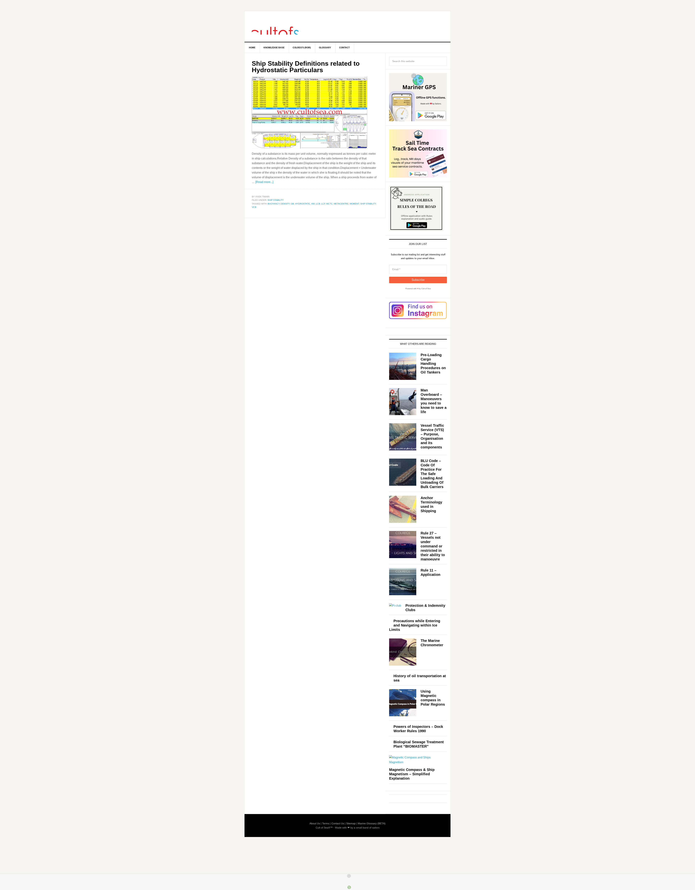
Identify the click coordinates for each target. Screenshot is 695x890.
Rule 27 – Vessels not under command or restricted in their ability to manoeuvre (433, 546)
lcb (318, 204)
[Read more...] (264, 182)
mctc (329, 204)
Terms (325, 823)
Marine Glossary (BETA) (372, 823)
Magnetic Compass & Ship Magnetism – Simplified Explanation (412, 774)
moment (354, 204)
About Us (314, 823)
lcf (323, 204)
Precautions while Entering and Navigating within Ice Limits (414, 625)
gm (292, 204)
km (313, 204)
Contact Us (337, 823)
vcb (254, 207)
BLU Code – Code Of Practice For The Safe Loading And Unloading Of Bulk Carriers (432, 474)
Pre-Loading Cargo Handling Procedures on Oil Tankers (433, 363)
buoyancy (273, 204)
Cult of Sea (275, 26)
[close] (349, 876)
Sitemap (351, 823)
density (285, 204)
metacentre (341, 204)
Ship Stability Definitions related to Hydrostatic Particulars (306, 67)
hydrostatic (302, 204)
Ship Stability (276, 200)
